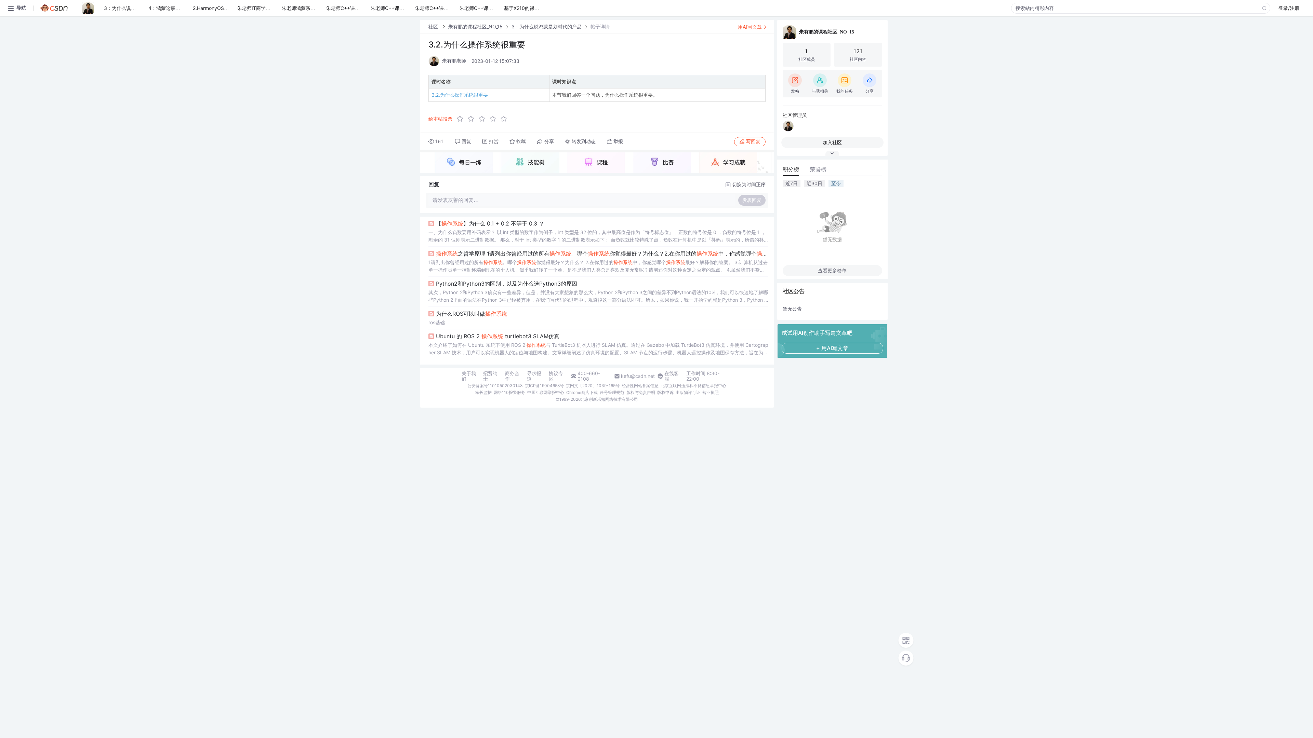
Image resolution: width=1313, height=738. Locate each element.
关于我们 (469, 376)
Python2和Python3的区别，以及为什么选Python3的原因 (506, 283)
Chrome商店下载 (582, 392)
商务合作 (512, 376)
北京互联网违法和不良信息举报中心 (693, 385)
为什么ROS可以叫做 (471, 313)
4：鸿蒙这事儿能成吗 (171, 8)
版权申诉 (665, 392)
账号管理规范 (612, 392)
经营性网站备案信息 (640, 385)
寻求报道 (534, 376)
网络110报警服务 (509, 392)
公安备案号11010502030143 (495, 385)
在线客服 (671, 376)
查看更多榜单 (832, 270)
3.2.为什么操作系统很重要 (460, 95)
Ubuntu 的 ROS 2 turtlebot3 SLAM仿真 (497, 336)
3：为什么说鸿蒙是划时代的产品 (139, 8)
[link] (433, 26)
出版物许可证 (688, 392)
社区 (433, 26)
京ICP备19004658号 (544, 385)
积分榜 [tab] (791, 169)
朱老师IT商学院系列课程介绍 (268, 8)
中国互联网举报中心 (545, 392)
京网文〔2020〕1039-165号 (593, 385)
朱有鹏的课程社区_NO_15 (475, 26)
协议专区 (556, 376)
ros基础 (436, 322)
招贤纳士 (490, 376)
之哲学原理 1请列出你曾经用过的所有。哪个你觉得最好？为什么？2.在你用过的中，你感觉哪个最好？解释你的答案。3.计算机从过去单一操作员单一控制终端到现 (602, 253)
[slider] (483, 118)
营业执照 (710, 392)
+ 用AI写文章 (832, 348)
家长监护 (483, 392)
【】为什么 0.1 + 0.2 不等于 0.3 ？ (490, 223)
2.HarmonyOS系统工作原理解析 (227, 8)
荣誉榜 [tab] (818, 169)
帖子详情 (600, 26)
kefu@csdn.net (638, 376)
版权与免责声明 (640, 392)
